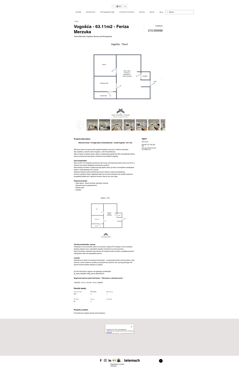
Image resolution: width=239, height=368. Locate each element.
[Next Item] (162, 79)
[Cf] (161, 361)
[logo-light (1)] (119, 360)
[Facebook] (101, 360)
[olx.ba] (114, 360)
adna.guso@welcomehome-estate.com (149, 148)
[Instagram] (105, 360)
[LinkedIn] (110, 360)
